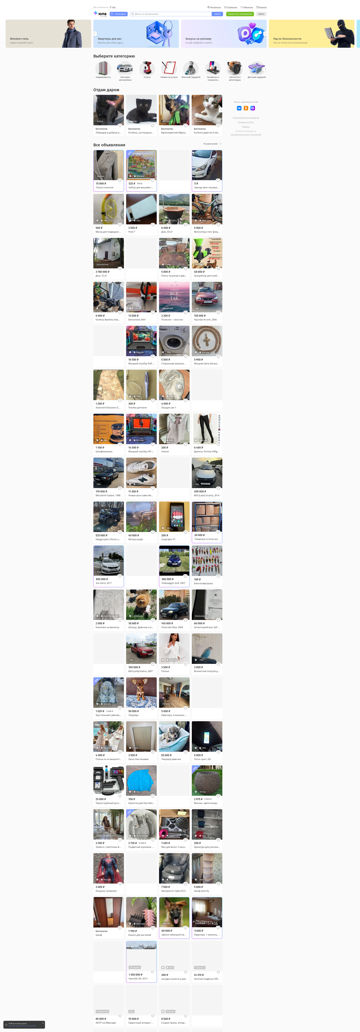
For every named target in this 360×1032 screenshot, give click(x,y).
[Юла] (99, 13)
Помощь (246, 126)
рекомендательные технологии (246, 134)
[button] (120, 126)
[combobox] (171, 14)
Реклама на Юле (246, 122)
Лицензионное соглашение (246, 117)
